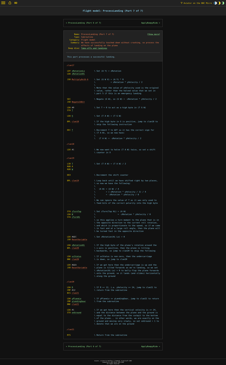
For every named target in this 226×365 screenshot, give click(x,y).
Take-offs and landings (94, 48)
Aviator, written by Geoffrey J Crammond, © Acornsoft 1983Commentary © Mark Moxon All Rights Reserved (113, 362)
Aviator (196, 3)
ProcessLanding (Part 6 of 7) (84, 23)
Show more (153, 34)
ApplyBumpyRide (149, 23)
